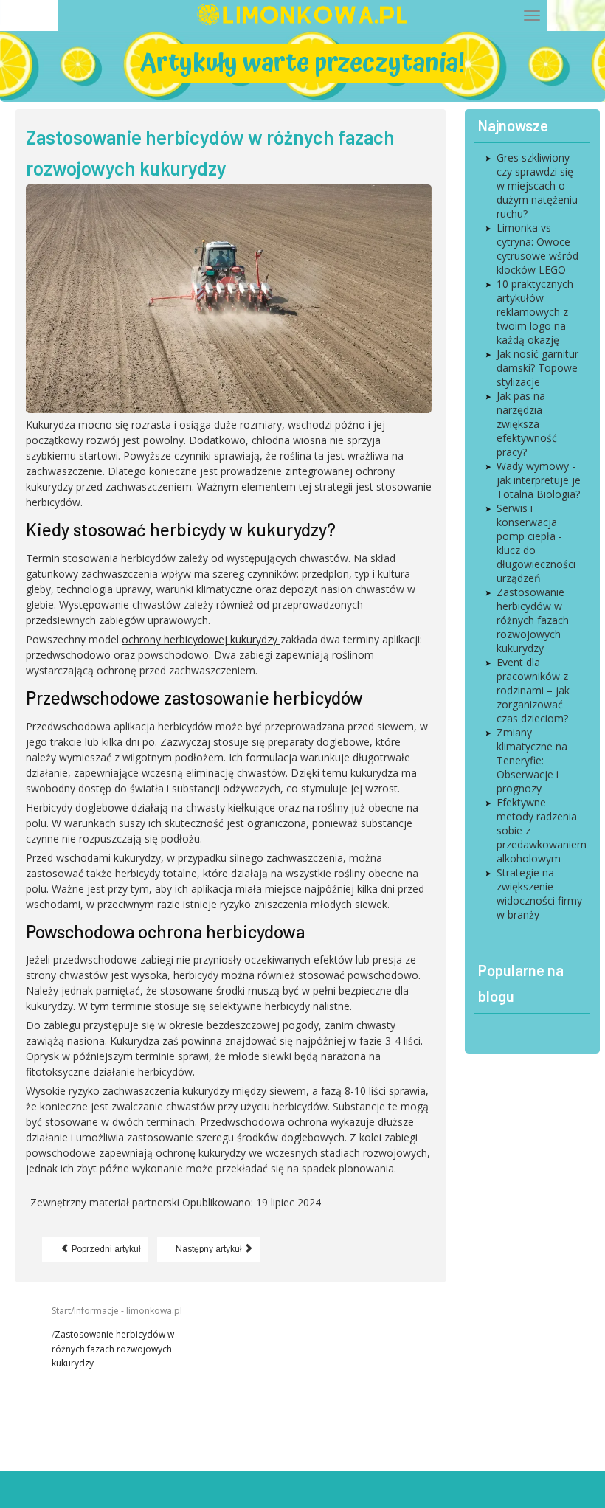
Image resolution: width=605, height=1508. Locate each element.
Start (61, 1310)
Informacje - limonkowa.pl (128, 1310)
